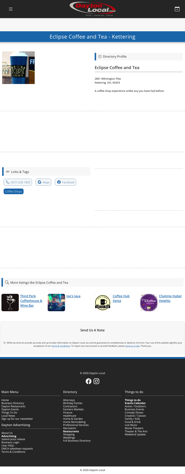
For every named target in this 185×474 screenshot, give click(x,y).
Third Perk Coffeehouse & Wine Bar (31, 301)
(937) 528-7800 (20, 182)
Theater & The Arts (136, 431)
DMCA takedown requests (17, 448)
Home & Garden (73, 419)
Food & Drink (133, 422)
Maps (46, 182)
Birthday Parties (73, 403)
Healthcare (69, 416)
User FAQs (7, 445)
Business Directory (12, 403)
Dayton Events (10, 409)
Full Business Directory (77, 440)
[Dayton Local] (92, 9)
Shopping (69, 434)
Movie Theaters (134, 428)
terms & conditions (61, 346)
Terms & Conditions (13, 452)
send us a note (132, 346)
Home (5, 400)
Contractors (70, 406)
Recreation (69, 428)
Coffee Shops (13, 191)
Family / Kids (132, 419)
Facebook (67, 182)
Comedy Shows (134, 412)
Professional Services (76, 425)
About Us (7, 433)
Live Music (131, 425)
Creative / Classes (135, 416)
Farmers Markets (73, 409)
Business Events (134, 409)
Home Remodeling (74, 422)
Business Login (10, 442)
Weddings (69, 437)
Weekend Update (135, 434)
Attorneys (69, 400)
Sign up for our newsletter (17, 419)
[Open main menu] (10, 9)
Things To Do (9, 412)
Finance (68, 412)
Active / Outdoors (135, 406)
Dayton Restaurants (13, 406)
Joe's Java (73, 296)
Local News (8, 416)
